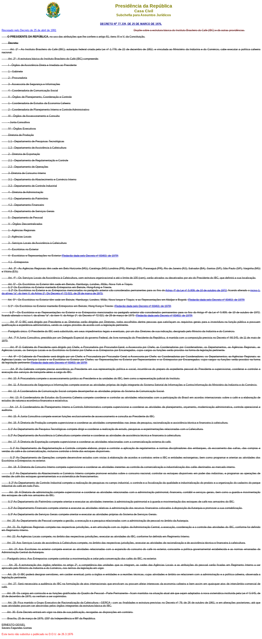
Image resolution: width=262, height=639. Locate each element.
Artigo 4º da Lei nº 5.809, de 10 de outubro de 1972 (196, 290)
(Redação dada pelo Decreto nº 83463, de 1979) (90, 255)
